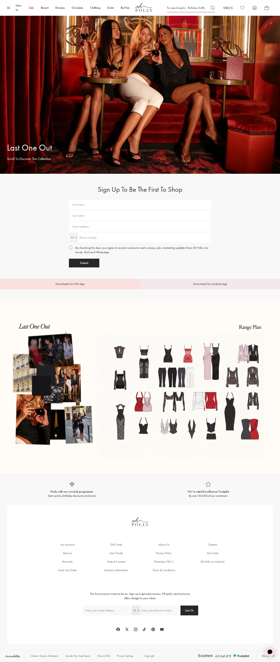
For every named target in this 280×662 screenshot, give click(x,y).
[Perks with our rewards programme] (72, 490)
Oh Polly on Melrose (212, 562)
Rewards (67, 562)
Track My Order (67, 570)
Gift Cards (116, 544)
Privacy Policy (164, 553)
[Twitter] (127, 629)
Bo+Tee (125, 8)
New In (19, 8)
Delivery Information (116, 570)
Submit (84, 263)
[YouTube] (162, 629)
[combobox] (73, 237)
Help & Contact (116, 562)
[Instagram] (135, 629)
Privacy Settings (125, 655)
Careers (212, 544)
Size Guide (116, 553)
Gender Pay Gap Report (78, 655)
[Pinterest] (153, 629)
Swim (110, 8)
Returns (67, 553)
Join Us (189, 610)
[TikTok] (144, 629)
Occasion (77, 8)
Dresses (60, 8)
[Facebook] (118, 629)
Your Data (212, 553)
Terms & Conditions (163, 570)
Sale (31, 8)
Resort (44, 8)
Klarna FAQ (104, 655)
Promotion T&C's (163, 562)
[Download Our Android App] (210, 284)
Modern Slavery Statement (44, 655)
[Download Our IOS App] (70, 284)
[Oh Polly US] (143, 7)
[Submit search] (212, 8)
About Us (163, 544)
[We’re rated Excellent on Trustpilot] (208, 490)
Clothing (95, 8)
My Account (67, 544)
